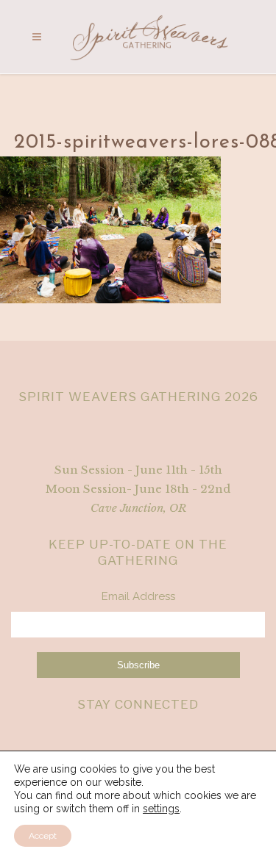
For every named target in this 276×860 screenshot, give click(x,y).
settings (161, 808)
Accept (43, 836)
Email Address (138, 596)
